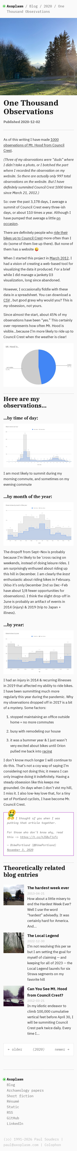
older (17, 1049)
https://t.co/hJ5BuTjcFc (39, 837)
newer (60, 1049)
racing (47, 751)
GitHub (13, 1118)
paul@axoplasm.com (20, 1145)
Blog (33, 6)
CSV (6, 300)
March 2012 (59, 258)
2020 (48, 6)
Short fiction (20, 1096)
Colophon (53, 1145)
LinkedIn (15, 1123)
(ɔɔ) (7, 1139)
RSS (10, 1112)
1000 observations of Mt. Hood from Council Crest (33, 145)
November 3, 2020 (20, 850)
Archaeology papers (25, 1090)
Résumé (13, 1101)
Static (13, 1107)
